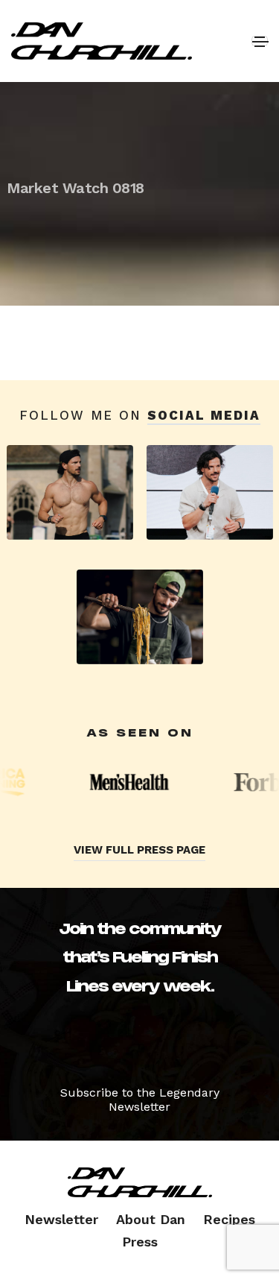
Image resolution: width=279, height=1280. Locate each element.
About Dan (150, 1219)
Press (140, 1241)
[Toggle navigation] (259, 41)
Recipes (229, 1219)
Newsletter (61, 1219)
